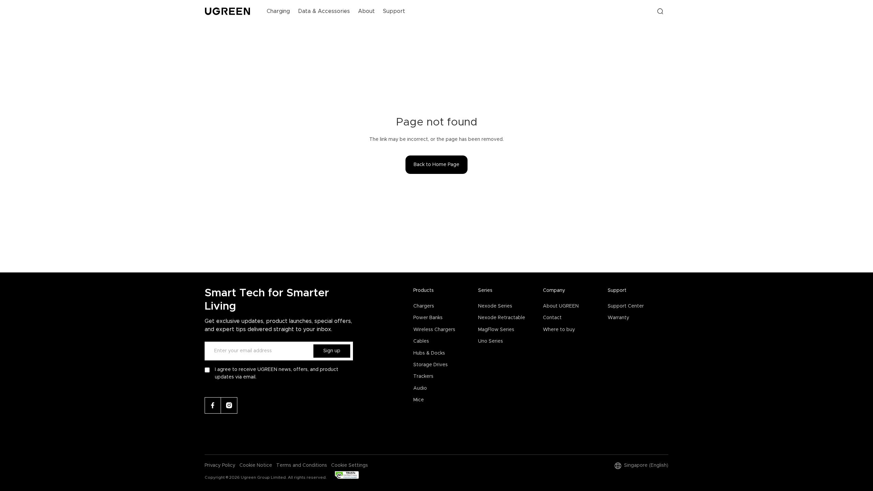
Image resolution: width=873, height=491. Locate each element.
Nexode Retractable (501, 317)
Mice (418, 400)
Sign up (331, 350)
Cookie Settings (349, 465)
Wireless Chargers (434, 329)
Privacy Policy (220, 465)
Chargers (423, 306)
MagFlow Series (496, 329)
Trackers (423, 376)
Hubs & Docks (429, 353)
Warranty (618, 317)
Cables (421, 341)
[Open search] (660, 11)
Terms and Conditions (301, 465)
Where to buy (559, 329)
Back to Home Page (436, 164)
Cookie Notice (255, 465)
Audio (420, 388)
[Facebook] (213, 405)
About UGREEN (561, 306)
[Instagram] (229, 405)
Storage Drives (430, 364)
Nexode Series (495, 306)
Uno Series (490, 341)
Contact (552, 317)
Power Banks (428, 317)
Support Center (626, 306)
